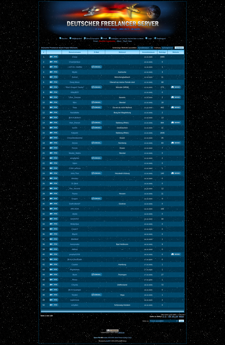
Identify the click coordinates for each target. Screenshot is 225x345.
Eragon (75, 199)
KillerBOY (75, 92)
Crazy (74, 57)
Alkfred (75, 249)
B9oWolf (74, 239)
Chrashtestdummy (74, 138)
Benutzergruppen (92, 38)
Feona (74, 194)
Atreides (74, 178)
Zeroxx (75, 143)
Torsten (75, 295)
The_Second (74, 189)
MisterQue (74, 224)
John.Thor (75, 173)
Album (119, 41)
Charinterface (74, 62)
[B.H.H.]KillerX (75, 118)
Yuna (75, 108)
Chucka (74, 285)
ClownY (74, 229)
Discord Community (107, 41)
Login (150, 38)
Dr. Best (74, 183)
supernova (74, 300)
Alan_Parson (74, 123)
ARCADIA (75, 209)
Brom (75, 275)
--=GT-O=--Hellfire (74, 67)
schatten (74, 305)
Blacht (74, 234)
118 (169, 316)
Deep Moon (75, 82)
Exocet (75, 77)
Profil (105, 38)
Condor (75, 265)
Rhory (74, 280)
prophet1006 (74, 254)
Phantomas (74, 270)
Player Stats (127, 41)
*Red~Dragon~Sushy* (74, 87)
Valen (74, 163)
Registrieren (161, 38)
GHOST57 (74, 219)
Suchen (65, 38)
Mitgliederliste (77, 38)
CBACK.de (121, 332)
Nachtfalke (74, 113)
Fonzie (75, 148)
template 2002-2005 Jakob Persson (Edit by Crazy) (112, 337)
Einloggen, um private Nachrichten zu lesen (127, 38)
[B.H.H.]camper (74, 290)
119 (173, 316)
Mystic (74, 72)
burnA (74, 128)
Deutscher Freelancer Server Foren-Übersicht (59, 48)
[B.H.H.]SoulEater (75, 259)
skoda (74, 214)
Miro (75, 102)
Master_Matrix (75, 153)
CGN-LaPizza (75, 168)
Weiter (181, 316)
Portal (95, 41)
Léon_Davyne (75, 97)
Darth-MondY (74, 204)
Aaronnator (74, 244)
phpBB (108, 341)
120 (176, 316)
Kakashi (74, 133)
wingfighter (74, 158)
